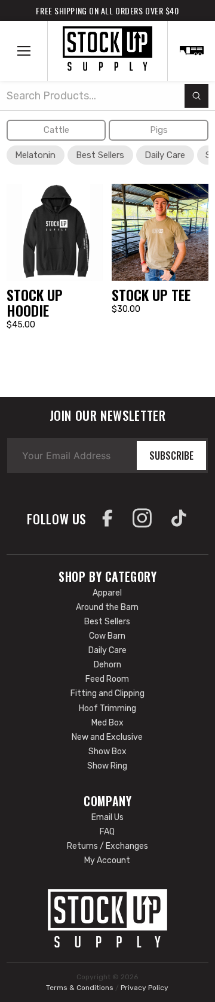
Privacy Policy (144, 987)
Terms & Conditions (79, 987)
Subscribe (171, 455)
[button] (24, 51)
